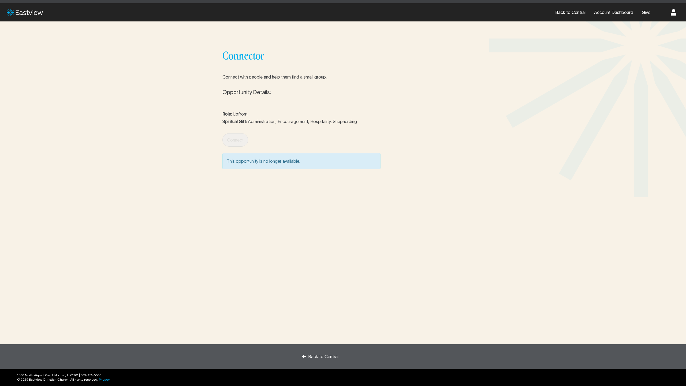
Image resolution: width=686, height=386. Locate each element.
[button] (673, 12)
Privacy (104, 379)
